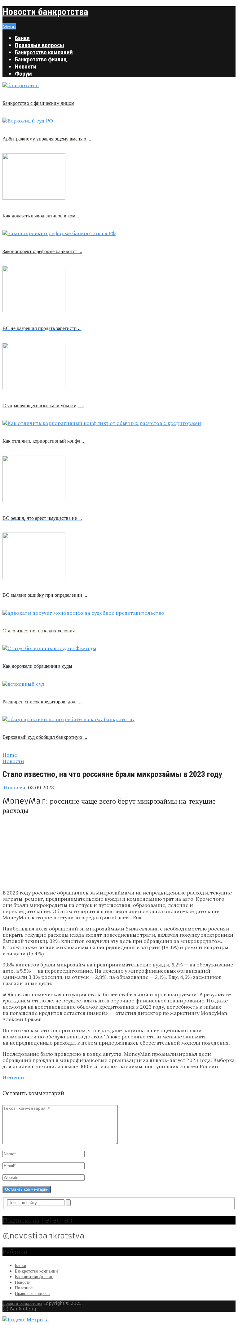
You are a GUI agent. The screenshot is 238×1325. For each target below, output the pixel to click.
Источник (14, 1077)
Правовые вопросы (39, 45)
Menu (9, 26)
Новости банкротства (45, 11)
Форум (23, 73)
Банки (22, 38)
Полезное (24, 1288)
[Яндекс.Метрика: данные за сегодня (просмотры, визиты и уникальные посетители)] (25, 1319)
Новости (25, 66)
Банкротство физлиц (41, 59)
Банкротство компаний (44, 52)
